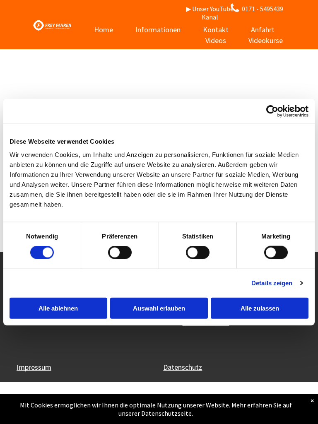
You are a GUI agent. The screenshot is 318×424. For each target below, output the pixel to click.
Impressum (34, 367)
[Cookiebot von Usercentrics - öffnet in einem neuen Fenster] (272, 111)
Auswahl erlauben (159, 307)
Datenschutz (182, 367)
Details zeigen (271, 283)
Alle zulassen (260, 307)
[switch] (120, 252)
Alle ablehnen (58, 307)
